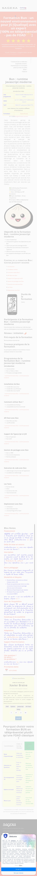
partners (13, 840)
